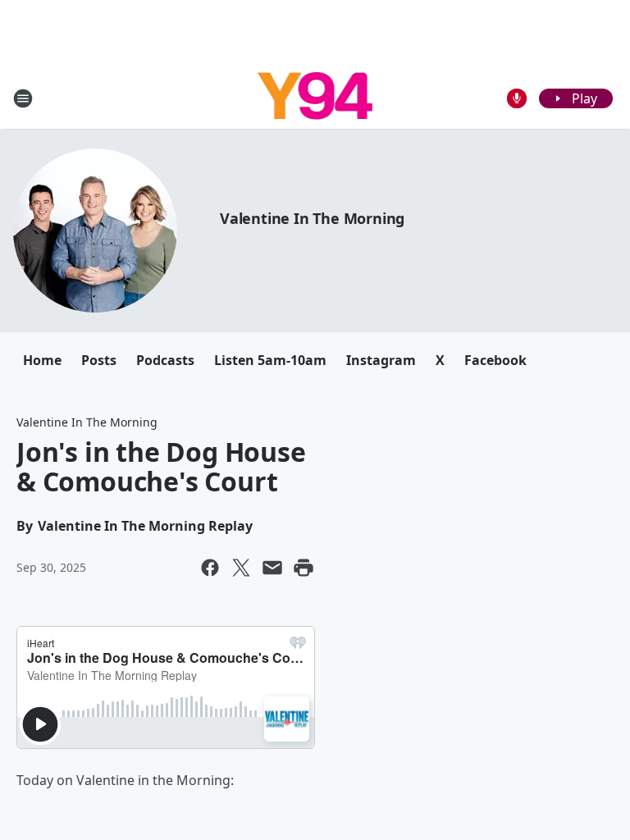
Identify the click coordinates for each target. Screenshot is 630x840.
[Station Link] (315, 98)
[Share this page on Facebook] (210, 567)
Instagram (381, 360)
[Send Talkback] (517, 98)
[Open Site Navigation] (23, 98)
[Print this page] (303, 567)
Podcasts (165, 360)
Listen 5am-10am (270, 360)
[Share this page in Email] (272, 567)
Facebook (495, 360)
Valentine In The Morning (312, 218)
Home (42, 360)
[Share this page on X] (241, 567)
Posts (98, 360)
